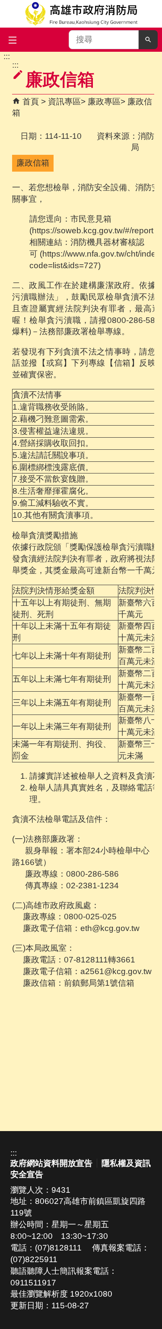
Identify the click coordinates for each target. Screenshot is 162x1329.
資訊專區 (64, 101)
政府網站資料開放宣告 (51, 1163)
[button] (148, 39)
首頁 (30, 101)
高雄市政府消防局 (81, 14)
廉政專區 (104, 101)
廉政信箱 (32, 162)
